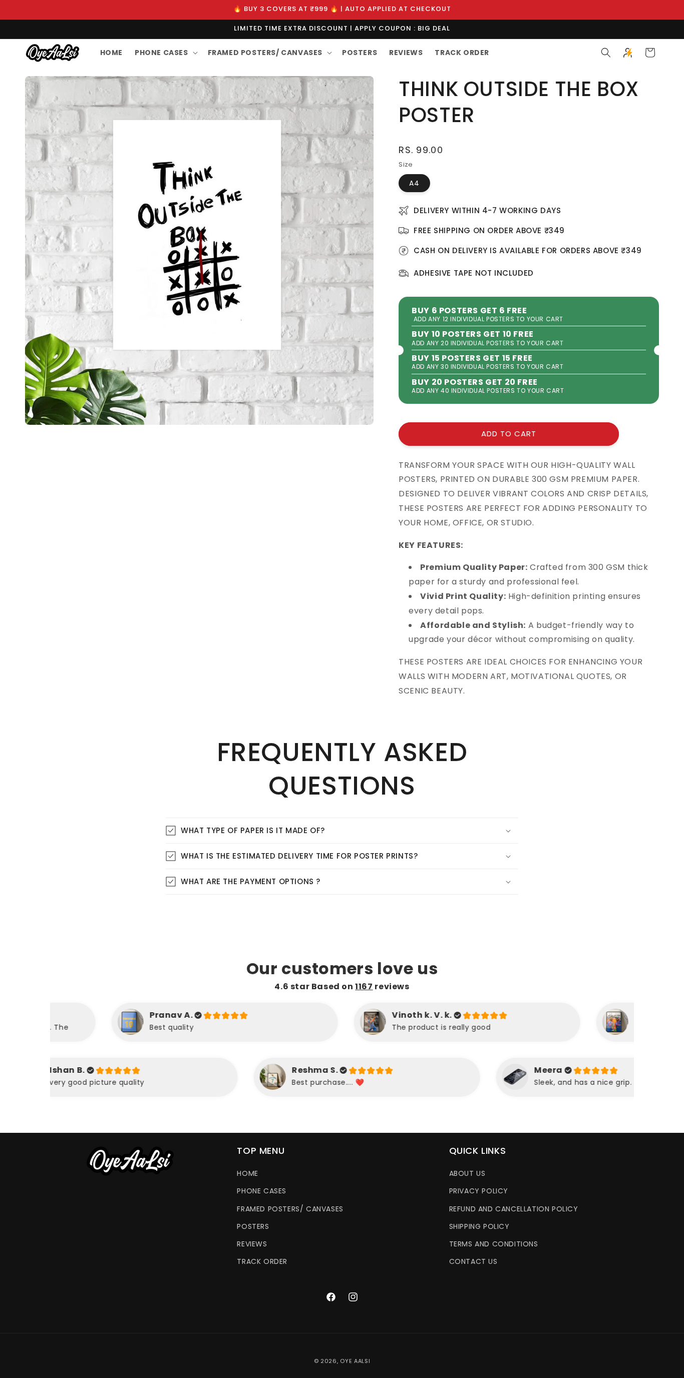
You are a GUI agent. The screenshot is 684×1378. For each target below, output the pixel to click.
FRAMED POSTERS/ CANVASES (290, 1209)
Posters (253, 1226)
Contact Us (473, 1261)
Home (247, 1173)
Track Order (262, 1261)
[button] (165, 52)
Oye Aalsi (355, 1361)
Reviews (252, 1244)
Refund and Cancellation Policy (513, 1209)
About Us (467, 1173)
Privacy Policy (478, 1191)
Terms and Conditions (493, 1244)
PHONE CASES (261, 1191)
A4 (414, 183)
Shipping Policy (479, 1226)
